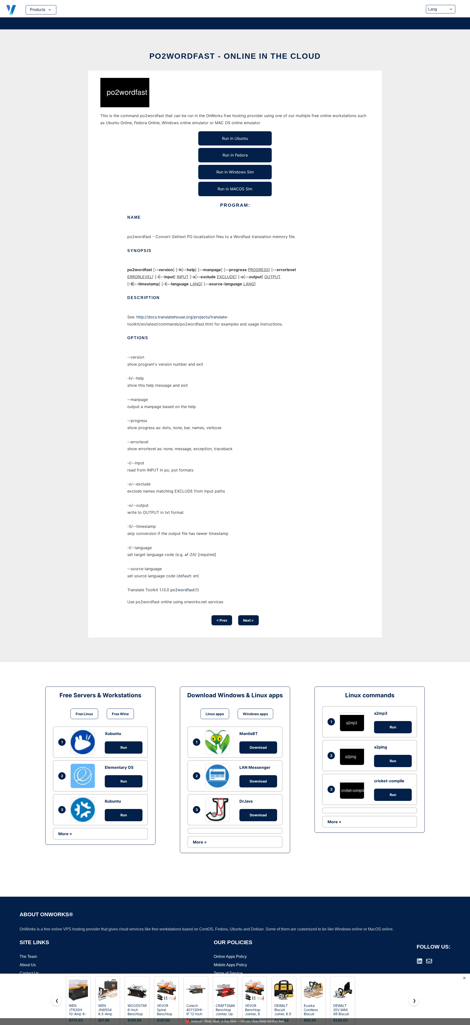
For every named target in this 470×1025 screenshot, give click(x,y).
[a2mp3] (353, 721)
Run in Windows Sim (235, 171)
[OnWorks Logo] (11, 9)
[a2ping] (353, 755)
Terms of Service (228, 973)
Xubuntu (113, 733)
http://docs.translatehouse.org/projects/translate (181, 316)
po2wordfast (182, 589)
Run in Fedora (235, 155)
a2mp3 (381, 713)
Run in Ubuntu (235, 138)
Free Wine (120, 714)
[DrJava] (219, 809)
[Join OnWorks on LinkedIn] (420, 961)
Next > (248, 620)
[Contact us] (429, 961)
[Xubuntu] (84, 742)
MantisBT (248, 733)
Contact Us (29, 973)
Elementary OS (119, 767)
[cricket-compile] (353, 789)
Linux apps (215, 714)
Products (37, 10)
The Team (28, 956)
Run (123, 747)
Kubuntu (113, 801)
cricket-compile (389, 780)
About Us (28, 965)
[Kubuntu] (84, 809)
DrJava (246, 801)
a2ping (380, 747)
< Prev (221, 620)
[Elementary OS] (84, 776)
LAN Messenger (254, 767)
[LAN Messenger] (219, 776)
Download (258, 747)
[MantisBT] (219, 742)
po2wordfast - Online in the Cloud (235, 56)
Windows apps (255, 714)
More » (65, 833)
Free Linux (84, 714)
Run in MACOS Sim (235, 188)
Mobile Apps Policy (230, 965)
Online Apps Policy (230, 956)
